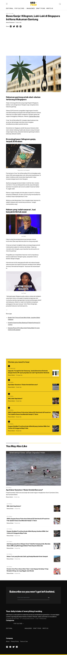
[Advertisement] (33, 43)
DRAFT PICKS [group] (40, 8)
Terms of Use (24, 641)
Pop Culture (9, 13)
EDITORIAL (9, 628)
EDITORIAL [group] (9, 8)
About (8, 641)
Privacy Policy (15, 641)
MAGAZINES (28, 628)
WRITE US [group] (49, 8)
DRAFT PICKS (37, 628)
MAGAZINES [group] (31, 8)
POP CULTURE (19, 8)
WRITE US (45, 628)
